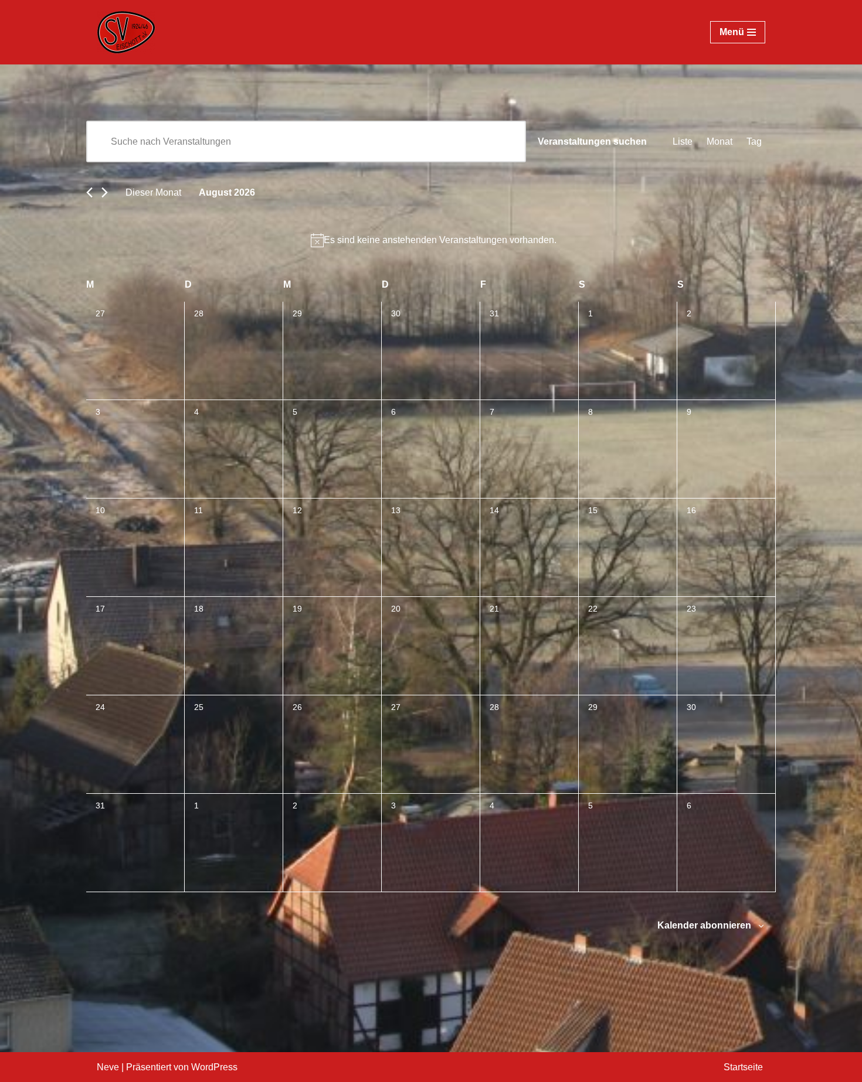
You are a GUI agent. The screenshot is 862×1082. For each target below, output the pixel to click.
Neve (108, 1067)
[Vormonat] (89, 192)
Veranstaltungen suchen (592, 141)
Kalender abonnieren (704, 925)
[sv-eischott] (126, 32)
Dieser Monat (153, 192)
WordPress (214, 1067)
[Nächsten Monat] (104, 192)
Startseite (743, 1067)
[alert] (433, 240)
